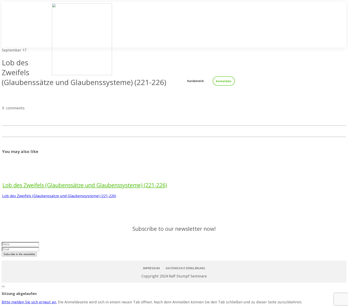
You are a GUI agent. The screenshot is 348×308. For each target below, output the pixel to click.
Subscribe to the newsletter (19, 254)
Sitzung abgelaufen (19, 293)
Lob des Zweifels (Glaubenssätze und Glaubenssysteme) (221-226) (84, 185)
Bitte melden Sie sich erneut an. (29, 302)
